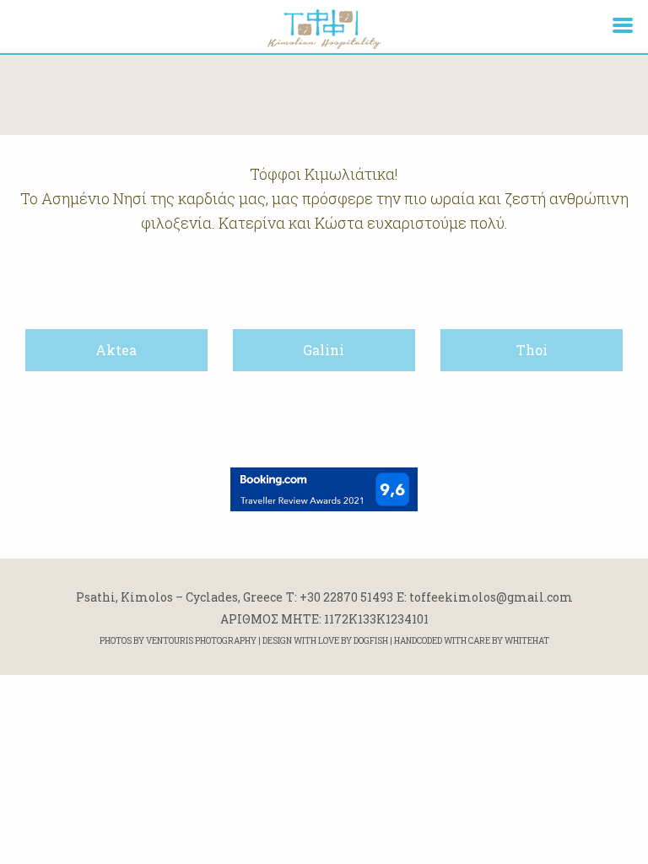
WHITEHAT (527, 640)
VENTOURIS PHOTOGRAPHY (201, 640)
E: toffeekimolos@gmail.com (485, 597)
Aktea (116, 350)
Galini (323, 350)
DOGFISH (371, 640)
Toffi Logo (324, 29)
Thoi (532, 350)
